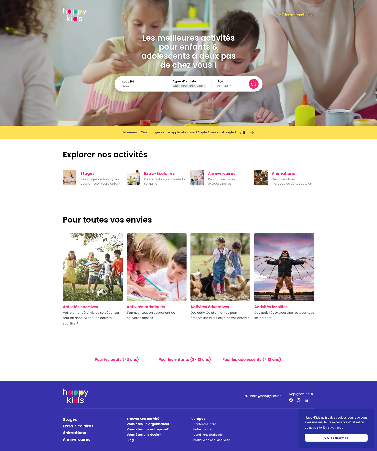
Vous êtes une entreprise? (148, 429)
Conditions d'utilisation (208, 435)
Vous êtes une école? (144, 434)
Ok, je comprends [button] (336, 437)
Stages (70, 419)
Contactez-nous (204, 424)
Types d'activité (184, 81)
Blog (130, 440)
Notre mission (202, 429)
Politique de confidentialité (211, 440)
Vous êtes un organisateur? (149, 424)
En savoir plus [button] (333, 427)
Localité (128, 82)
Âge (220, 81)
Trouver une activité (143, 419)
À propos (197, 419)
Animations (74, 433)
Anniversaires (76, 439)
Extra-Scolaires (78, 426)
